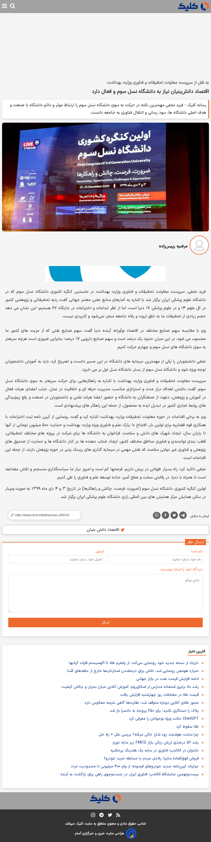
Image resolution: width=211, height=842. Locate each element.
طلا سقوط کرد (187, 727)
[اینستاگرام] (93, 816)
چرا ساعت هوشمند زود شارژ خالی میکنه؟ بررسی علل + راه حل (149, 735)
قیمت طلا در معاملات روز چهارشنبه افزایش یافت (159, 695)
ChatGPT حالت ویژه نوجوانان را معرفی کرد (164, 719)
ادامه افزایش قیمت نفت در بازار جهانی (167, 679)
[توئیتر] (174, 516)
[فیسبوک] (165, 516)
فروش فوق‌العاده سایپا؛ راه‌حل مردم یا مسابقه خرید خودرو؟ (151, 758)
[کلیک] (193, 6)
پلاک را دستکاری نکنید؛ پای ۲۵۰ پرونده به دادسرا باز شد (154, 711)
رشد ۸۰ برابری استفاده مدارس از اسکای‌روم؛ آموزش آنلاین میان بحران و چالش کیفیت (130, 687)
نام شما (197, 551)
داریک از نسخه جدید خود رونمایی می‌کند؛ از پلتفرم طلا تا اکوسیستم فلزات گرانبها (134, 663)
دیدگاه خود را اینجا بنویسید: (181, 569)
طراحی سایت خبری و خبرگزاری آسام (99, 833)
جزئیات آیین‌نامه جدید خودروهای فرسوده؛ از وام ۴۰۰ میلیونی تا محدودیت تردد (135, 766)
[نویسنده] (199, 246)
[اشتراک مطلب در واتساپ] (157, 515)
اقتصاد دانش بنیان (103, 530)
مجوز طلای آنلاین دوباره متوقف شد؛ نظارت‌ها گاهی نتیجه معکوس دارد (141, 703)
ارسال (106, 622)
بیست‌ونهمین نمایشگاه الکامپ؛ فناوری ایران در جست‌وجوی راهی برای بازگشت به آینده (129, 774)
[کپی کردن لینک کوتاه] (42, 515)
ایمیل (100, 551)
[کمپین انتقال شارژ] (105, 273)
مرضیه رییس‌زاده (173, 246)
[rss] (118, 816)
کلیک (79, 823)
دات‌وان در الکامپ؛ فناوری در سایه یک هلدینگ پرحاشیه (154, 750)
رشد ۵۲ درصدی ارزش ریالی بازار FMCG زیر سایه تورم (156, 743)
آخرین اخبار (196, 651)
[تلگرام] (183, 516)
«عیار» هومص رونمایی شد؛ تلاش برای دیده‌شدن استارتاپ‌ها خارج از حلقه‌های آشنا (133, 671)
